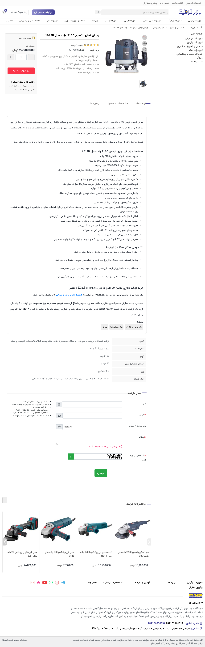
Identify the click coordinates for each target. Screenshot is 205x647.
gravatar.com (41, 412)
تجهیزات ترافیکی (195, 20)
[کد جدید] (71, 456)
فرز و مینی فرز (158, 27)
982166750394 (156, 624)
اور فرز (104, 327)
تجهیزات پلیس (111, 20)
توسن (91, 50)
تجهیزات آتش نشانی (152, 20)
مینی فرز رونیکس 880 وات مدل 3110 (59, 554)
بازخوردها (95, 103)
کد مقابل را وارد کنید (138, 458)
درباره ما (172, 582)
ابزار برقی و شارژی (176, 27)
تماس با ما (8, 20)
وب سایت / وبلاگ (137, 426)
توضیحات (140, 103)
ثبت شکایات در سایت (113, 582)
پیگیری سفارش (196, 587)
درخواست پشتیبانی (43, 12)
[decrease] (31, 57)
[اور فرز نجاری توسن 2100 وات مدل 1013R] (102, 595)
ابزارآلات (95, 20)
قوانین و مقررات (142, 582)
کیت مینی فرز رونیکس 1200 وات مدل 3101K (95, 554)
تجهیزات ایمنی (130, 20)
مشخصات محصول (117, 103)
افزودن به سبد (20, 70)
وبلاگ (200, 58)
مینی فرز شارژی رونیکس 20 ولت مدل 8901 (22, 554)
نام (144, 403)
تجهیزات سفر (52, 20)
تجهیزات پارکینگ (175, 20)
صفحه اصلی (196, 34)
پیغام (141, 437)
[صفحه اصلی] (201, 27)
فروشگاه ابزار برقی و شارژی (69, 295)
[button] (149, 542)
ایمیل (141, 415)
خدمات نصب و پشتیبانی (30, 20)
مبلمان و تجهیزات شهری (75, 20)
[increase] (11, 57)
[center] (98, 12)
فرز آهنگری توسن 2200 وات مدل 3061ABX (133, 554)
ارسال (101, 472)
